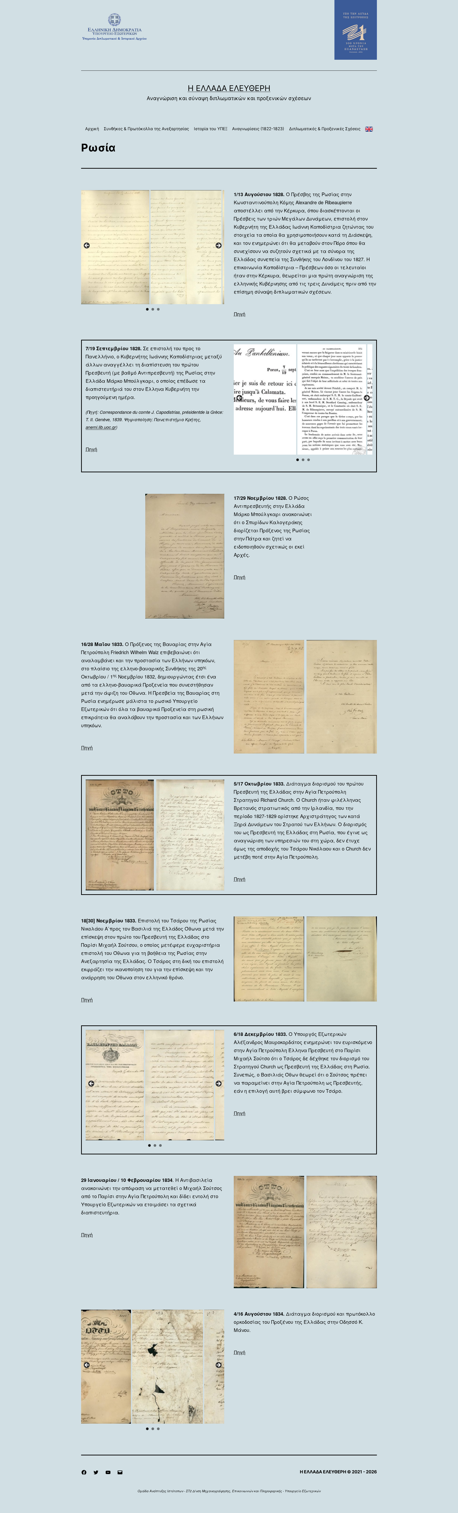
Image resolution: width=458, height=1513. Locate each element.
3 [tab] (158, 309)
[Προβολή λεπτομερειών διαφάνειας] (143, 247)
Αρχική (92, 128)
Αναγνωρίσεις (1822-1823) (258, 128)
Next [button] (218, 245)
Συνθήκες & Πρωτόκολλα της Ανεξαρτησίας (146, 128)
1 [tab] (147, 309)
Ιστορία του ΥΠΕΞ (210, 128)
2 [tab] (152, 309)
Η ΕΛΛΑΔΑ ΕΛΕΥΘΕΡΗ (229, 88)
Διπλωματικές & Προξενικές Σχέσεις (324, 128)
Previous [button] (87, 245)
